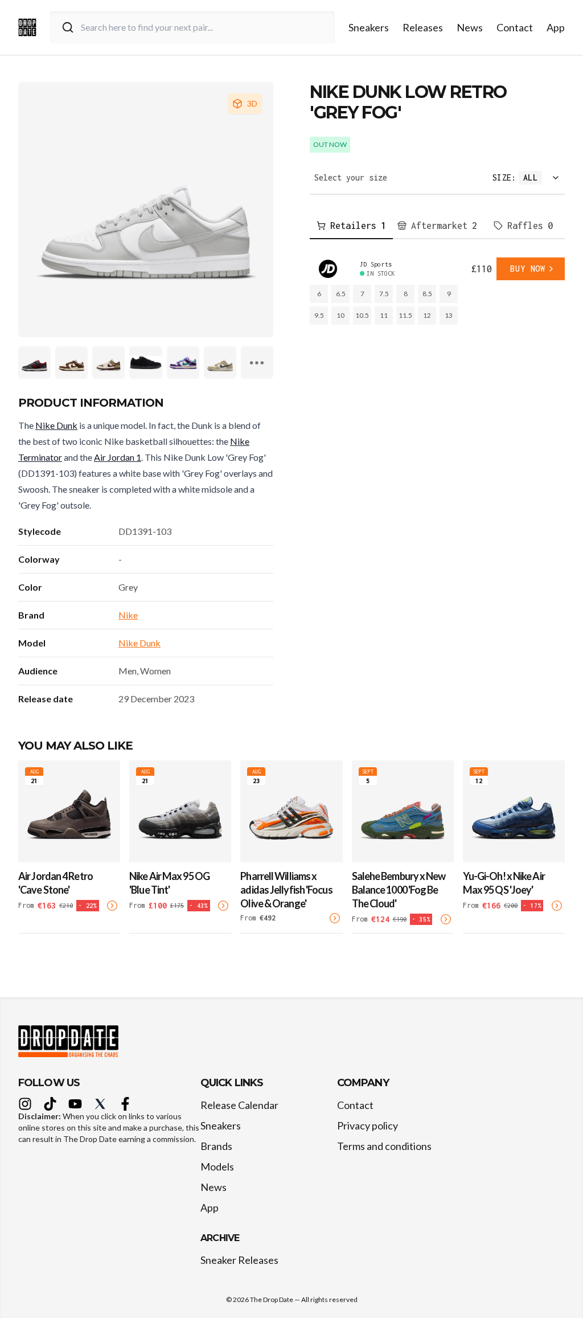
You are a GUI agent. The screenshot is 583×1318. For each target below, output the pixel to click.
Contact (514, 27)
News (470, 27)
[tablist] (437, 226)
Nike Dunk (56, 425)
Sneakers (368, 27)
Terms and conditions (384, 1146)
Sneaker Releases (239, 1260)
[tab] (351, 226)
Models (217, 1166)
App (556, 27)
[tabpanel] (437, 291)
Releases (423, 27)
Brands (216, 1146)
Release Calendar (239, 1105)
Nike (128, 614)
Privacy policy (367, 1125)
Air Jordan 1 (117, 457)
